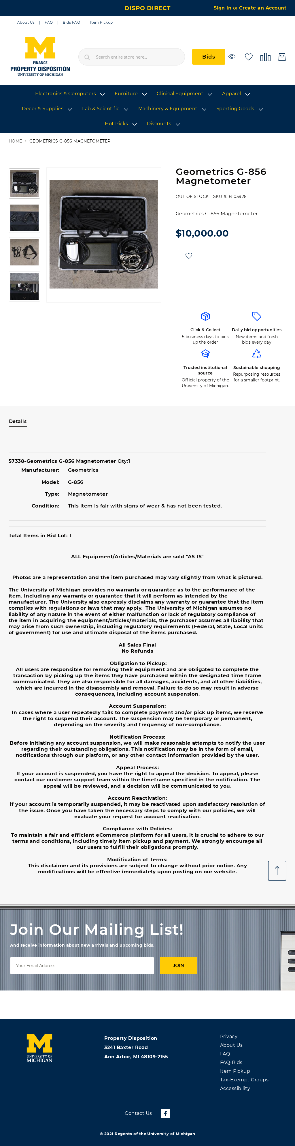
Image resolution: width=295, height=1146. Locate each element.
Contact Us (138, 1113)
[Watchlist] (232, 56)
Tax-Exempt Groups (244, 1080)
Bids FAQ (71, 22)
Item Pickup (101, 22)
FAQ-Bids (231, 1062)
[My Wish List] (248, 56)
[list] (147, 109)
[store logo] (40, 57)
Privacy (228, 1036)
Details (18, 421)
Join (178, 965)
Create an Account (262, 8)
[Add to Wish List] (188, 255)
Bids (208, 57)
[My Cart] (282, 57)
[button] (24, 183)
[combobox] (131, 56)
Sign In (223, 8)
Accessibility (235, 1088)
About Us (26, 22)
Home (15, 141)
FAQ (49, 22)
